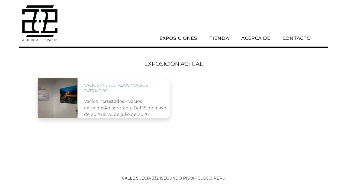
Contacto (296, 38)
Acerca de (255, 38)
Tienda (219, 38)
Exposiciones (178, 38)
